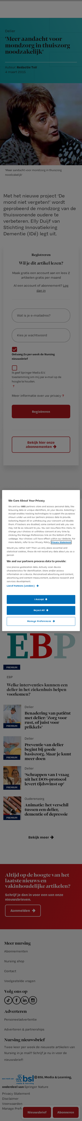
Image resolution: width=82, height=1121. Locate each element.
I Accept (39, 599)
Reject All (39, 610)
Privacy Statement (61, 542)
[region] (41, 560)
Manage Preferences (39, 621)
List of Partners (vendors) (21, 585)
